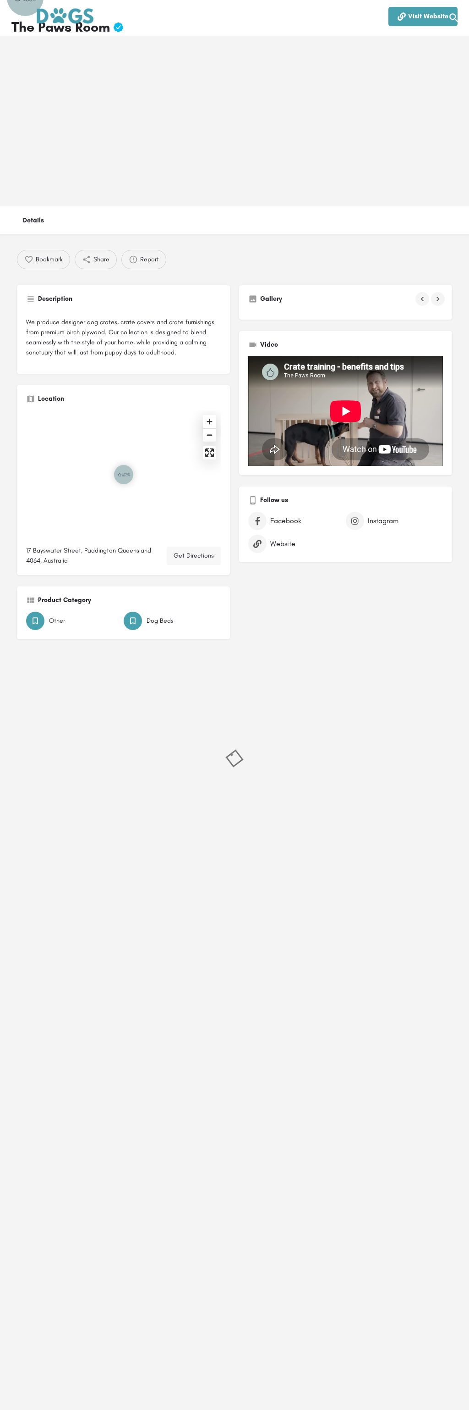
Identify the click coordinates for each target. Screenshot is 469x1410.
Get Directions (194, 555)
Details (33, 220)
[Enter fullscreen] (209, 452)
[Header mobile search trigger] (454, 18)
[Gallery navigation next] (439, 299)
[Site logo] (66, 18)
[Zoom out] (209, 435)
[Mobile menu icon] (15, 18)
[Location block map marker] (123, 474)
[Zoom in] (209, 421)
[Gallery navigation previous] (423, 299)
